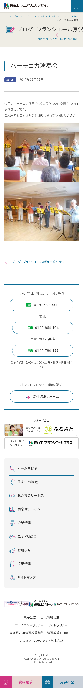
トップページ (16, 16)
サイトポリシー (58, 625)
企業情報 (24, 522)
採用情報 (24, 563)
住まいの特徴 (27, 481)
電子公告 (30, 617)
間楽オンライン (28, 509)
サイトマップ (26, 577)
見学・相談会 (27, 536)
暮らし (10, 80)
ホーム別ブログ (35, 16)
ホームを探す (27, 468)
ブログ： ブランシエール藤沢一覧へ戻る (57, 39)
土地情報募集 (50, 617)
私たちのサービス (30, 495)
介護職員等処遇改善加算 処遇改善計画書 (39, 633)
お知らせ (24, 550)
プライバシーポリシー (29, 625)
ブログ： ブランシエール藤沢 (63, 16)
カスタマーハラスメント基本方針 (41, 641)
